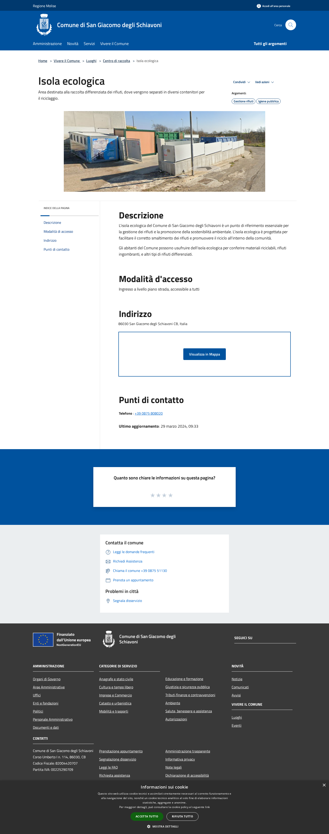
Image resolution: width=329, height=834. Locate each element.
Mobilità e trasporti (113, 711)
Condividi (239, 82)
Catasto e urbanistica (115, 703)
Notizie (237, 679)
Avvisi (236, 695)
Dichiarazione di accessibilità (187, 775)
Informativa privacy (180, 759)
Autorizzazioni (176, 719)
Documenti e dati (46, 727)
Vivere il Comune (67, 60)
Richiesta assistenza (114, 775)
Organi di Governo (46, 679)
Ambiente (172, 703)
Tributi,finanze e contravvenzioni (190, 695)
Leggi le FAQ (108, 767)
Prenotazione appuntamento (121, 751)
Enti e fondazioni (45, 703)
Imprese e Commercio (115, 695)
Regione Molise (44, 6)
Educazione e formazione (184, 678)
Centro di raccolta (116, 60)
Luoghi (91, 60)
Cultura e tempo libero (116, 687)
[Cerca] (290, 24)
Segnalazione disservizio (117, 759)
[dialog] (164, 807)
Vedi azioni (262, 82)
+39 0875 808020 (149, 413)
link (207, 807)
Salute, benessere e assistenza (188, 711)
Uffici (37, 695)
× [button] (324, 785)
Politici (38, 711)
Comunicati (240, 687)
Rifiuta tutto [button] (182, 816)
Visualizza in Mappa (204, 354)
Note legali (173, 767)
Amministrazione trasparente (187, 751)
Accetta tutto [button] (147, 816)
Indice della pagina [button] (56, 208)
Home (42, 60)
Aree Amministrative (49, 687)
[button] (164, 826)
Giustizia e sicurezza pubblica (187, 687)
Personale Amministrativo (53, 719)
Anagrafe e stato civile (116, 679)
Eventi (236, 725)
